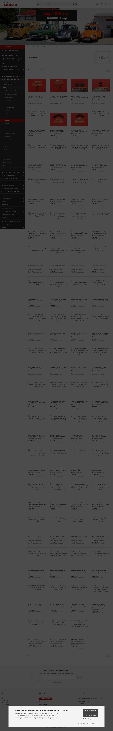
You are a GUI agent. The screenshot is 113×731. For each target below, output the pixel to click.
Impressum (95, 723)
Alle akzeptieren (90, 710)
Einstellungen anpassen (91, 719)
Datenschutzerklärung (84, 723)
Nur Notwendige (91, 715)
